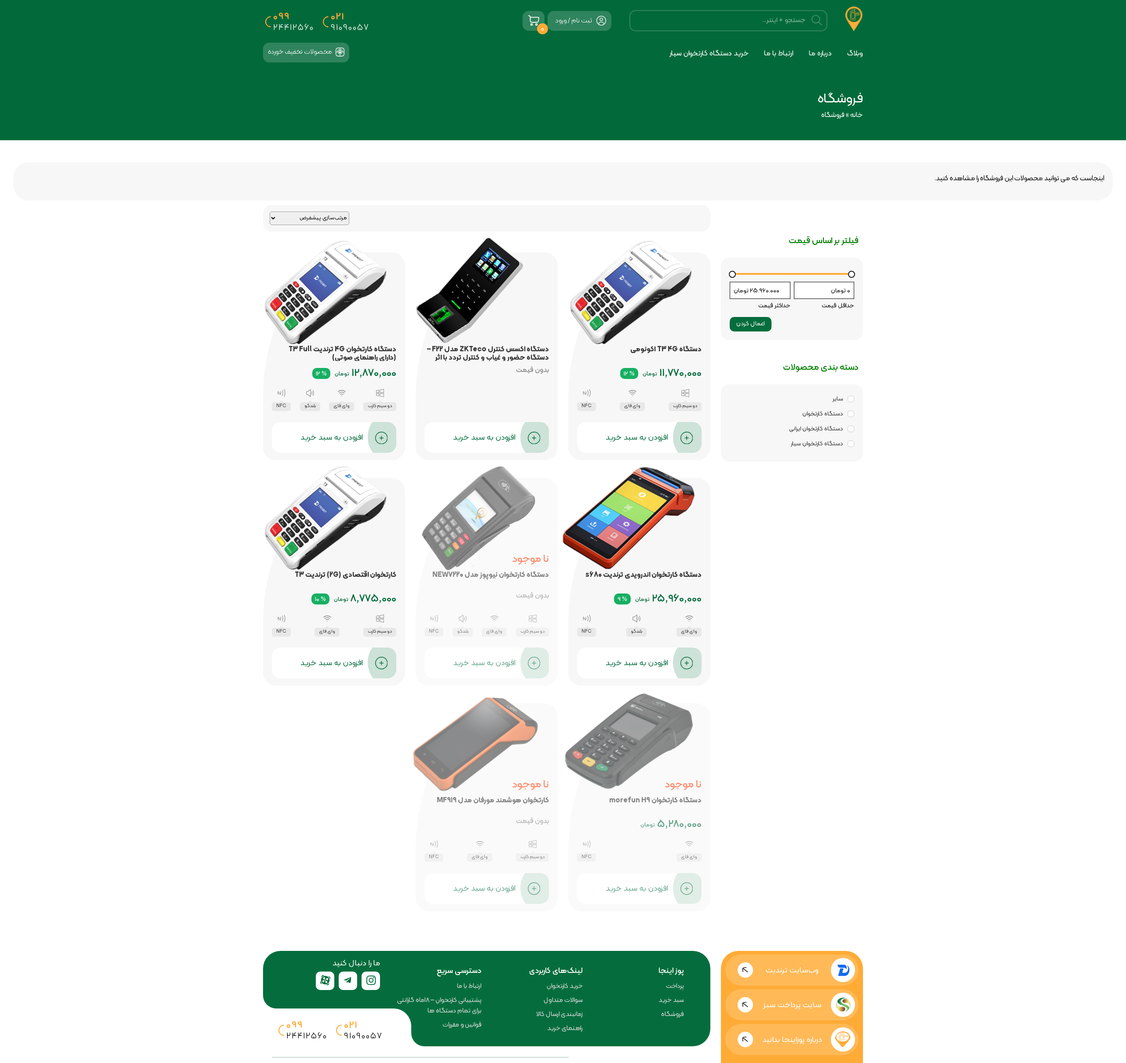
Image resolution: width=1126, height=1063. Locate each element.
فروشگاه (672, 1013)
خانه (856, 114)
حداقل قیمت (838, 305)
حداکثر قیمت (774, 305)
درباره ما (820, 53)
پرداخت (675, 985)
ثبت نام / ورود (573, 20)
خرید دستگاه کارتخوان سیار (709, 53)
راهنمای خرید (565, 1028)
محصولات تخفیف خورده (300, 51)
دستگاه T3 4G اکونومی (666, 349)
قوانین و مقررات (462, 1024)
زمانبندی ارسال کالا (559, 1013)
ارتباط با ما (778, 53)
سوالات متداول (563, 999)
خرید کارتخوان (565, 985)
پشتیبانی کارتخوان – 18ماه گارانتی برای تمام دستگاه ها (439, 1005)
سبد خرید (671, 999)
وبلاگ (855, 53)
